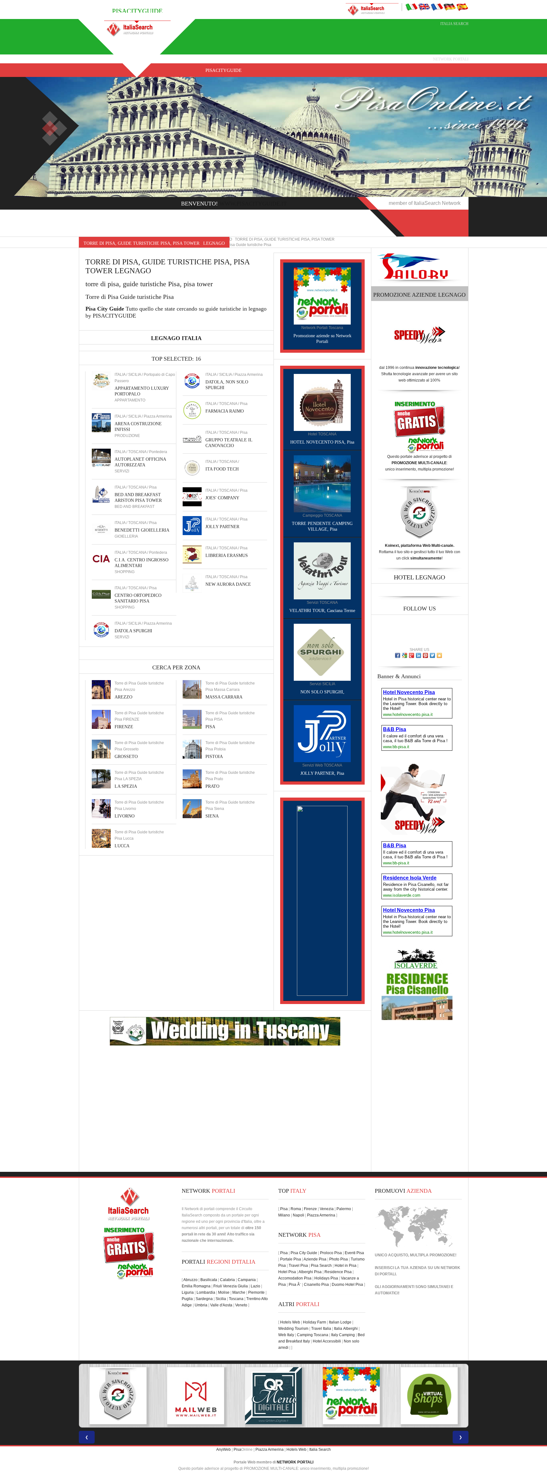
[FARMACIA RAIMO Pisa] (192, 409)
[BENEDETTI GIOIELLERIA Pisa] (101, 529)
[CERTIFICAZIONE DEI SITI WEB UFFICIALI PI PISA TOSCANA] (429, 1395)
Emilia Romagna (196, 1286)
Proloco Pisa (331, 1253)
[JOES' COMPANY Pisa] (192, 496)
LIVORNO (125, 816)
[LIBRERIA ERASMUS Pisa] (192, 554)
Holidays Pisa (326, 1278)
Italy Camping (343, 1335)
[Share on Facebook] (397, 655)
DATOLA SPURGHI (133, 630)
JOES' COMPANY (222, 498)
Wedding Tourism (293, 1328)
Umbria (201, 1305)
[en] (424, 7)
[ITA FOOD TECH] (192, 467)
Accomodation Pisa (294, 1278)
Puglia (187, 1299)
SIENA (212, 816)
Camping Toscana (312, 1335)
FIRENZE (124, 726)
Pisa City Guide (304, 1253)
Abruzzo (190, 1280)
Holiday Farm (314, 1322)
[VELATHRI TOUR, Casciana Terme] (322, 570)
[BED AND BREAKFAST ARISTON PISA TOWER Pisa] (101, 493)
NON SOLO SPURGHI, (322, 692)
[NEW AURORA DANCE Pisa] (192, 583)
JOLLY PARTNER (222, 526)
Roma (296, 1209)
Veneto (241, 1305)
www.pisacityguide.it (253, 203)
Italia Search (454, 24)
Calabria (227, 1280)
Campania (247, 1280)
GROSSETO (126, 756)
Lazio (255, 1286)
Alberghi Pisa (310, 1272)
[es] (462, 7)
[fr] (437, 7)
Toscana (236, 1299)
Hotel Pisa (287, 1272)
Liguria (188, 1292)
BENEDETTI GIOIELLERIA (142, 530)
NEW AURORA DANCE (228, 584)
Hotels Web (290, 1322)
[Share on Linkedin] (418, 655)
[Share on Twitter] (432, 655)
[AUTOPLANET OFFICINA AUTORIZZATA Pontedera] (101, 458)
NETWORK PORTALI (295, 1462)
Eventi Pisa (354, 1253)
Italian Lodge (340, 1322)
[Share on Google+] (411, 655)
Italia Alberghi (346, 1328)
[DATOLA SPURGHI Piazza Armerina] (101, 629)
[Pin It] (425, 655)
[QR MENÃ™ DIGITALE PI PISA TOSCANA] (195, 1395)
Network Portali (450, 59)
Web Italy (286, 1335)
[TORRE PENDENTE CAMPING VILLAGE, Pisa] (322, 483)
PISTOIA (214, 756)
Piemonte (256, 1292)
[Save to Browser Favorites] (439, 655)
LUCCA (122, 845)
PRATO (212, 786)
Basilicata (208, 1280)
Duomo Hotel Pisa (347, 1284)
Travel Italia (321, 1328)
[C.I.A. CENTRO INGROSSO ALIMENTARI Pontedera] (101, 558)
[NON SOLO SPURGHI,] (322, 652)
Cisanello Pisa (316, 1284)
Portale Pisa (290, 1259)
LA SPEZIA (126, 786)
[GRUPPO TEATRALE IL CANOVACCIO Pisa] (192, 438)
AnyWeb (223, 1449)
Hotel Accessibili (327, 1341)
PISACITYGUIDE (223, 70)
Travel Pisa (298, 1265)
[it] (411, 7)
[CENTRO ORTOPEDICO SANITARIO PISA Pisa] (101, 594)
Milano (284, 1215)
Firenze (310, 1209)
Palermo (343, 1209)
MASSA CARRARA (223, 697)
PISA (210, 726)
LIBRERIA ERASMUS (226, 555)
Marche (238, 1292)
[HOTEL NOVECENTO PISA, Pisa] (322, 402)
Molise (223, 1292)
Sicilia (221, 1299)
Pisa (284, 1209)
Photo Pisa (338, 1259)
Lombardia (206, 1292)
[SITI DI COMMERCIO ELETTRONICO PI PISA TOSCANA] (351, 1395)
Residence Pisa (338, 1272)
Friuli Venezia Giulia (230, 1286)
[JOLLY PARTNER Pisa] (192, 525)
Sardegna (204, 1299)
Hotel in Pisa (345, 1265)
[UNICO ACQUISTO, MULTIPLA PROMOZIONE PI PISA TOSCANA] (273, 1395)
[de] (449, 7)
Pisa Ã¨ (295, 1284)
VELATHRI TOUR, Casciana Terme (322, 610)
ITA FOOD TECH (222, 469)
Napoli (298, 1215)
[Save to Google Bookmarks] (404, 655)
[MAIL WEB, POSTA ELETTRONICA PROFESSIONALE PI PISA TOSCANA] (117, 1395)
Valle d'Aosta (221, 1305)
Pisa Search (321, 1265)
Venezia (327, 1209)
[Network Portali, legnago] (322, 296)
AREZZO (123, 697)
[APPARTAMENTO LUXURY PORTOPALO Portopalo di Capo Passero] (101, 380)
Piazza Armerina (321, 1215)
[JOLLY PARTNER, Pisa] (322, 733)
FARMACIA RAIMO (224, 411)
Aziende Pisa (315, 1259)
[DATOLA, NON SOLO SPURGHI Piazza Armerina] (192, 380)
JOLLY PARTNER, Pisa (322, 773)
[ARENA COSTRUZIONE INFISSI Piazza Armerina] (101, 422)
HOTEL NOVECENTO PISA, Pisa (322, 442)
